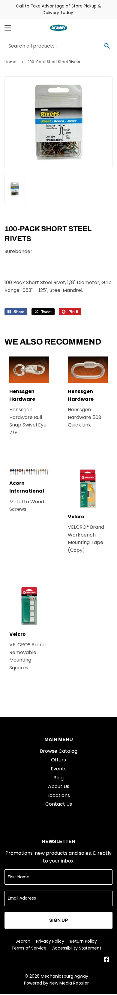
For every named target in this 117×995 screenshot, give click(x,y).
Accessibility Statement (76, 948)
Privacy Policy (50, 941)
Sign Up (58, 920)
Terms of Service (28, 948)
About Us (58, 786)
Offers (58, 759)
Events (59, 768)
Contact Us (58, 804)
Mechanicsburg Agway (64, 976)
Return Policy (83, 941)
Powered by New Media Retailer (56, 983)
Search (23, 941)
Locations (58, 795)
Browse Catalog (58, 751)
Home (10, 62)
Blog (58, 777)
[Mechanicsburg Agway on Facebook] (107, 959)
